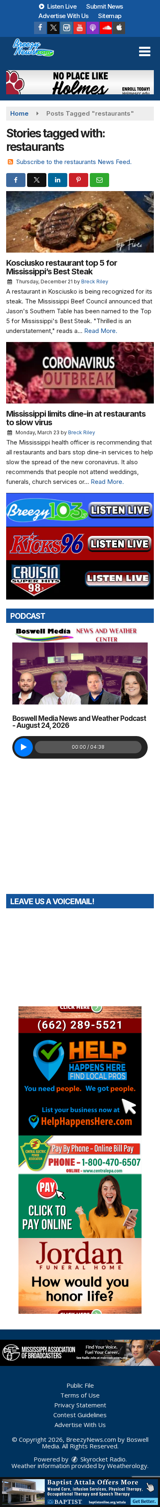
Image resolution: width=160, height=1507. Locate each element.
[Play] (23, 747)
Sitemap (109, 16)
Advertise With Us (64, 16)
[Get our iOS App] (119, 28)
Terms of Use (80, 1395)
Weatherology (127, 1465)
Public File (80, 1385)
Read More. (100, 331)
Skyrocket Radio (102, 1459)
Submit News (104, 6)
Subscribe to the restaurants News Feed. (74, 162)
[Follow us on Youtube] (79, 28)
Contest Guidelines (80, 1415)
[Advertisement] (80, 82)
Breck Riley (94, 281)
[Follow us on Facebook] (40, 28)
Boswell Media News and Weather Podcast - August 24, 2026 (79, 722)
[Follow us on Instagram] (66, 28)
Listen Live (61, 6)
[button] (144, 51)
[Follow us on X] (53, 28)
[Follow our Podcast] (93, 28)
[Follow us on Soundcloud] (106, 28)
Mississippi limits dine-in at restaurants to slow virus (76, 418)
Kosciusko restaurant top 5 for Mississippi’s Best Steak (61, 267)
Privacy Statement (80, 1405)
